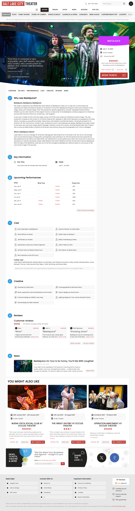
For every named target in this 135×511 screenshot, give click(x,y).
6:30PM (57, 204)
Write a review (75, 343)
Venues (55, 10)
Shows (44, 10)
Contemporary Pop (109, 14)
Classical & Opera (69, 14)
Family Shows (24, 14)
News (74, 10)
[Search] (124, 4)
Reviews (84, 10)
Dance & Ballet (54, 14)
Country (122, 14)
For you (95, 10)
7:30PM (57, 197)
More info (25, 442)
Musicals (6, 14)
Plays (14, 14)
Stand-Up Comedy (39, 14)
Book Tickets (109, 75)
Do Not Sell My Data (118, 506)
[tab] (64, 78)
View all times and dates (85, 210)
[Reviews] (114, 61)
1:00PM (40, 201)
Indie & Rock (94, 14)
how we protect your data (47, 460)
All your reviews (88, 343)
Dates (65, 10)
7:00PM (57, 186)
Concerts (83, 14)
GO (63, 464)
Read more (35, 337)
